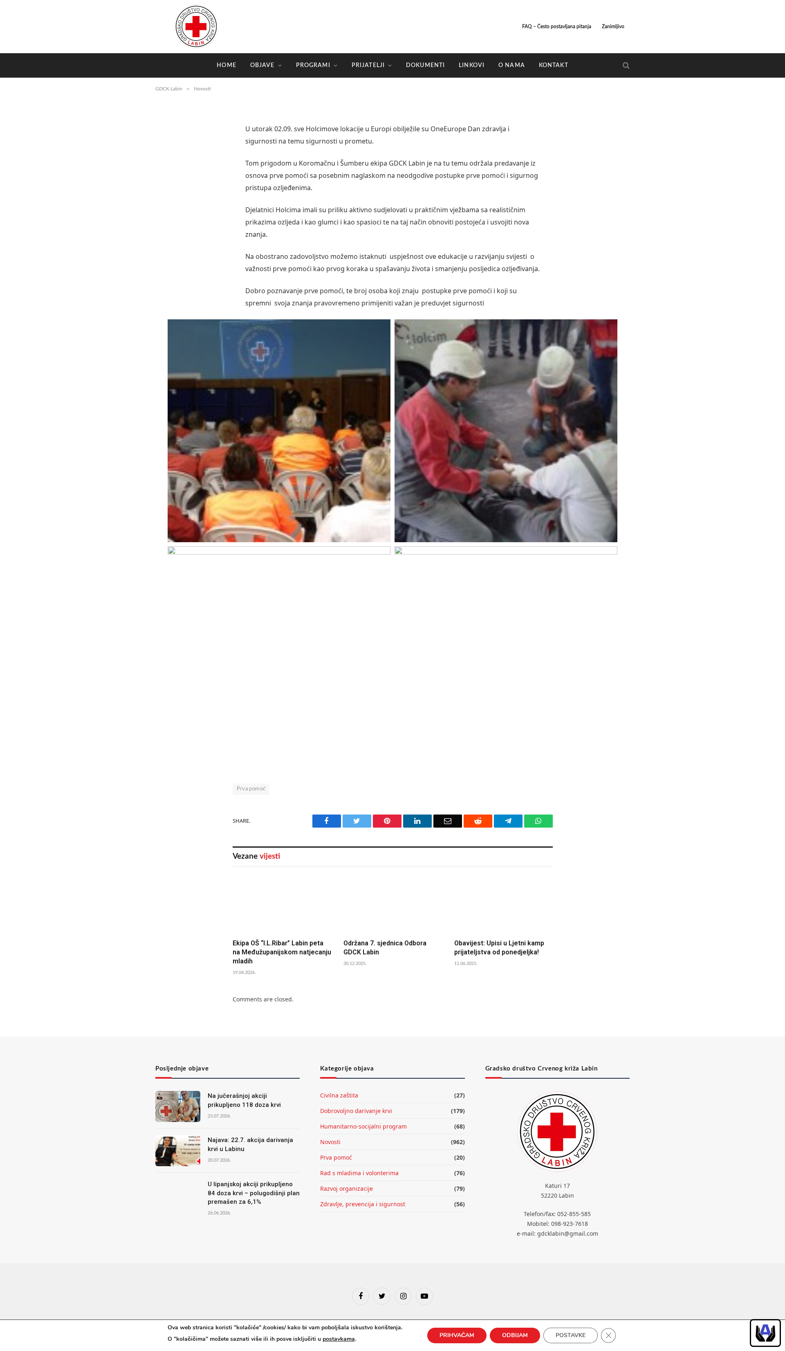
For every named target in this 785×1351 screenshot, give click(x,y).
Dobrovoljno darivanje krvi (356, 1111)
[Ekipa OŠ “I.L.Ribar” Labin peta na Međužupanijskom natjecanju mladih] (282, 905)
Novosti (330, 1142)
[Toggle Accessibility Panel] (765, 1333)
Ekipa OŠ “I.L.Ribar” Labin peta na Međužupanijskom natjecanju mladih (282, 952)
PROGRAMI (313, 65)
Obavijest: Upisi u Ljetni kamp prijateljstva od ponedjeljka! (499, 947)
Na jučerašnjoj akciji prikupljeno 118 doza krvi (244, 1100)
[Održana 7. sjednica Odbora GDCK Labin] (392, 905)
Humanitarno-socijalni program (363, 1126)
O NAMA (511, 65)
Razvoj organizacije (346, 1188)
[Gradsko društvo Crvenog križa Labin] (196, 26)
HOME (226, 65)
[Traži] (625, 65)
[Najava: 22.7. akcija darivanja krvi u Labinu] (177, 1150)
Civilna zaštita (339, 1095)
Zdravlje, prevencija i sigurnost (362, 1204)
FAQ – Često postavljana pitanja (556, 26)
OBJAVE (262, 65)
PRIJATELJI (368, 65)
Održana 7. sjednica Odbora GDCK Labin (384, 947)
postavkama (339, 1339)
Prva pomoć (251, 789)
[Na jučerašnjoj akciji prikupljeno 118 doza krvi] (177, 1106)
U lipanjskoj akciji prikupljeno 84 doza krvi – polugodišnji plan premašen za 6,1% (254, 1192)
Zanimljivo (613, 26)
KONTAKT (553, 65)
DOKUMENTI (425, 65)
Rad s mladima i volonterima (359, 1173)
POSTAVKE (570, 1335)
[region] (765, 1333)
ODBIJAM (515, 1335)
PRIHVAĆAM (457, 1335)
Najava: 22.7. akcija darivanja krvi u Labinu (250, 1144)
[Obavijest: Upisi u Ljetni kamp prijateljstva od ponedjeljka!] (503, 905)
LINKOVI (471, 65)
